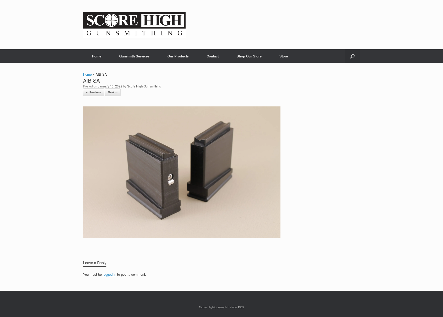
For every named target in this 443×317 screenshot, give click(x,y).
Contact (213, 56)
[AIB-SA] (181, 236)
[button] (352, 56)
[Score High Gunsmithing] (134, 25)
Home (96, 56)
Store (283, 56)
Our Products (178, 56)
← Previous (93, 92)
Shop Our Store (249, 56)
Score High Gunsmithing (144, 86)
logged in (109, 274)
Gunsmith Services (134, 56)
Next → (113, 92)
